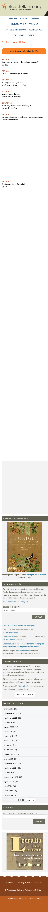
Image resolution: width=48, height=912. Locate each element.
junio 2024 (8, 790)
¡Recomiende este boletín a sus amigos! (19, 625)
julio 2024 (8, 786)
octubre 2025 (9, 722)
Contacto (31, 35)
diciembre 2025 (10, 713)
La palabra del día (18, 24)
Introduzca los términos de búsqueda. (20, 813)
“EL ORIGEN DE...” (36, 30)
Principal (13, 19)
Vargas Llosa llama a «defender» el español (11, 95)
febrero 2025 (9, 754)
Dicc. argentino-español (15, 30)
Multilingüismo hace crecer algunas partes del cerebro (17, 106)
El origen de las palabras (36, 574)
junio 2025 (8, 736)
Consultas (34, 19)
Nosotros (38, 882)
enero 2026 (8, 709)
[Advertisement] (24, 151)
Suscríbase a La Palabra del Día (24, 51)
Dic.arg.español (25, 882)
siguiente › (31, 800)
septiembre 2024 (11, 777)
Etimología (33, 24)
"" (10, 632)
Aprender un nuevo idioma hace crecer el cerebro (20, 63)
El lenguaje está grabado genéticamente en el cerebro (14, 83)
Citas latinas (18, 35)
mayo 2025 (8, 740)
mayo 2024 (8, 795)
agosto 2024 (9, 781)
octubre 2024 (9, 772)
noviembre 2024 (10, 768)
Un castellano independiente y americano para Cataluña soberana (22, 118)
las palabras (11, 637)
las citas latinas (9, 639)
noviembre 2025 (10, 718)
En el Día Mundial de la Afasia (15, 73)
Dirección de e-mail (11, 607)
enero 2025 (8, 759)
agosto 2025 (9, 727)
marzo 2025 (9, 750)
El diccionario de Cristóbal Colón (13, 185)
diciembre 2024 (10, 763)
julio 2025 (8, 731)
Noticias (23, 19)
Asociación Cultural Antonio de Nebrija (24, 890)
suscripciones (23, 650)
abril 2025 (8, 745)
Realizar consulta (25, 694)
